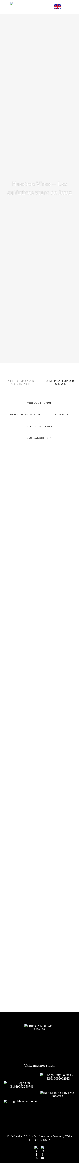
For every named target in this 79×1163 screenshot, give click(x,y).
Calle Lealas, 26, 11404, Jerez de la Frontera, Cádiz (39, 1136)
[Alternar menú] (69, 7)
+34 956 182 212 (42, 1140)
